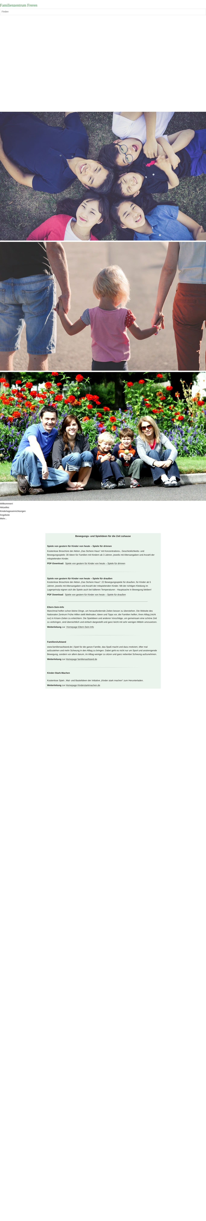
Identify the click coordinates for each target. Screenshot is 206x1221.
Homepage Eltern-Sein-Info (80, 627)
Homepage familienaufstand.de (81, 659)
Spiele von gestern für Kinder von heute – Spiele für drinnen (95, 563)
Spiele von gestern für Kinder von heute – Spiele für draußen (95, 594)
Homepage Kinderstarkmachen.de (83, 685)
